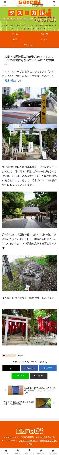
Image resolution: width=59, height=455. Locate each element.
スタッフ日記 (10, 355)
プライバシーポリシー (28, 441)
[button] (38, 376)
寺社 (21, 355)
